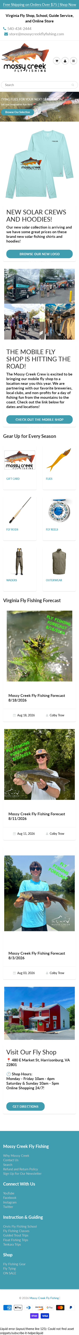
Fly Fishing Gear (14, 1264)
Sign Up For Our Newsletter (22, 1173)
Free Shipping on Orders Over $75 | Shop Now (39, 4)
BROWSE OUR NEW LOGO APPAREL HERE (40, 255)
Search (7, 1164)
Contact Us (11, 1160)
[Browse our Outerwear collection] (59, 561)
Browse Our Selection (17, 112)
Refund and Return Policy (20, 1169)
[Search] (72, 85)
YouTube (8, 1193)
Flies (49, 478)
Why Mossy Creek (16, 1155)
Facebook (9, 1197)
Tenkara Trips (12, 1244)
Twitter (8, 1207)
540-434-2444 (19, 28)
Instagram (9, 1202)
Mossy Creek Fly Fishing (44, 1298)
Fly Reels (52, 529)
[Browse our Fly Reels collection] (59, 510)
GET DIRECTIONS (25, 1106)
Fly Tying (9, 1268)
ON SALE (9, 1273)
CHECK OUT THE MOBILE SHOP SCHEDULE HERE (39, 421)
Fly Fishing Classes (16, 1231)
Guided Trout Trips (15, 1235)
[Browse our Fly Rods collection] (19, 510)
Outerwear (54, 580)
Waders (11, 580)
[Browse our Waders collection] (19, 561)
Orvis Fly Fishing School (20, 1226)
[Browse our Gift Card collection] (19, 455)
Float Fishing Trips (15, 1240)
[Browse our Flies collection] (59, 459)
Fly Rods (12, 529)
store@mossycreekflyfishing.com (36, 34)
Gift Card (13, 478)
